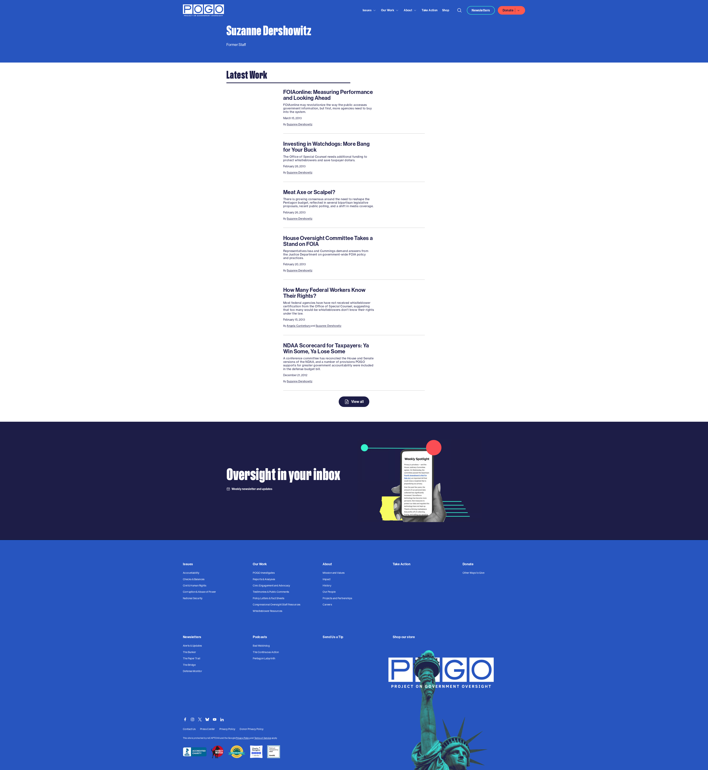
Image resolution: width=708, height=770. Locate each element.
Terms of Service (262, 738)
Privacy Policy (243, 738)
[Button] (459, 10)
